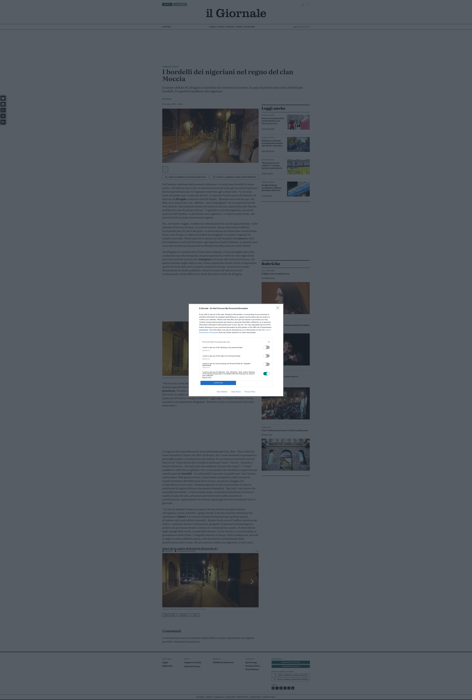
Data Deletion (222, 392)
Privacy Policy (250, 392)
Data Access (236, 392)
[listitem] (236, 342)
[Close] (278, 308)
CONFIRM (218, 383)
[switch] (266, 347)
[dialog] (236, 350)
